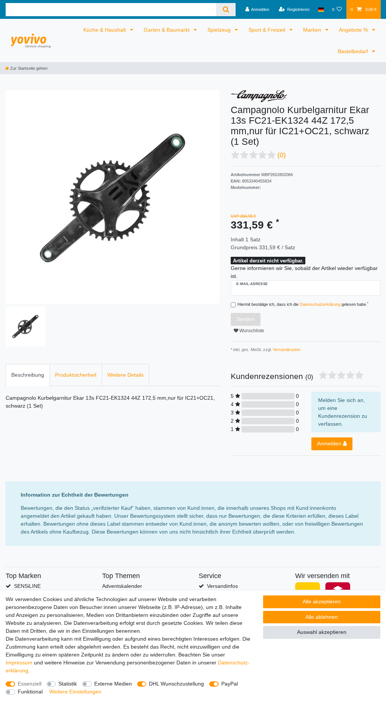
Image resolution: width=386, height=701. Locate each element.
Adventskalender (122, 586)
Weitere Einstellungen (75, 692)
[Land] (321, 9)
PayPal (229, 684)
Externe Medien (113, 684)
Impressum (19, 663)
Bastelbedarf (353, 51)
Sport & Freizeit (267, 30)
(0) (281, 155)
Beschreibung (27, 375)
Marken (313, 30)
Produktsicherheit (75, 375)
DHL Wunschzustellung (176, 684)
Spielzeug (219, 30)
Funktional (30, 692)
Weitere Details (125, 375)
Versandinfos (222, 586)
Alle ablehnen (321, 617)
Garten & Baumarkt (167, 30)
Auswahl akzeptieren (321, 632)
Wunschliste (251, 330)
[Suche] (225, 9)
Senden (245, 319)
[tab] (28, 375)
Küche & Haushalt (105, 30)
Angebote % (354, 30)
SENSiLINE (27, 586)
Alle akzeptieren (322, 601)
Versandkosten (286, 349)
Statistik (67, 684)
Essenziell (29, 684)
